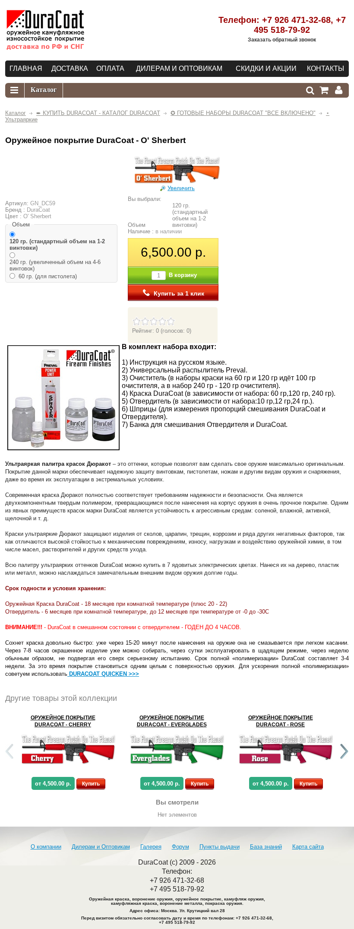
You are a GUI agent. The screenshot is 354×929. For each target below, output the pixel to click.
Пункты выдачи (219, 846)
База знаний (266, 846)
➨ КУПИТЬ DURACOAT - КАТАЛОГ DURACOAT (98, 113)
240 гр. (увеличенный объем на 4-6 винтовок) (55, 265)
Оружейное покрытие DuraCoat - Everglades (172, 721)
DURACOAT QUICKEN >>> (103, 674)
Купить (91, 784)
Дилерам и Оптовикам (101, 846)
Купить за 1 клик (179, 293)
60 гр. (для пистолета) (48, 276)
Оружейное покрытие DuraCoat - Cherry (63, 721)
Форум (180, 846)
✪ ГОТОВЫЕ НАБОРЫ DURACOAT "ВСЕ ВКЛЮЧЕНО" (243, 113)
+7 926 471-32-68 (296, 20)
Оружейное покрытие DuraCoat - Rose (280, 721)
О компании (46, 846)
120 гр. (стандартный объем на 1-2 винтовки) (57, 244)
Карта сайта (308, 846)
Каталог (15, 113)
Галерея (150, 846)
